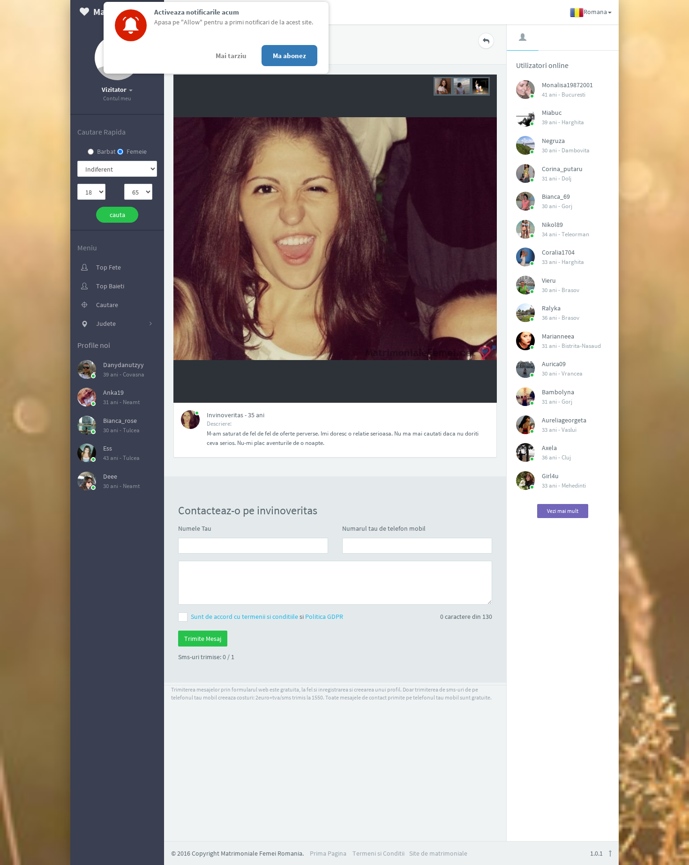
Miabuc (552, 112)
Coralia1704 (558, 252)
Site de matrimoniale (438, 853)
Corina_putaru (562, 169)
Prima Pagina (328, 853)
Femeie (137, 151)
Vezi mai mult (562, 510)
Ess (107, 448)
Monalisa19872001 (567, 85)
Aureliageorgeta (564, 420)
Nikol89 (552, 224)
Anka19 (113, 392)
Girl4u (550, 476)
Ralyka (551, 308)
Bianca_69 (556, 196)
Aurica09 (554, 364)
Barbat (106, 151)
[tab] (523, 37)
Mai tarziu (231, 55)
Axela (549, 448)
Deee (110, 476)
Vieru (549, 280)
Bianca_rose (120, 420)
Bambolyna (558, 392)
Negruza (553, 140)
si (267, 616)
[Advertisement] (562, 675)
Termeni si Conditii (378, 853)
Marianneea (558, 336)
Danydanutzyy (123, 365)
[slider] (462, 85)
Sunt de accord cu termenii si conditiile (245, 616)
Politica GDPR (324, 616)
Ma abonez (289, 55)
